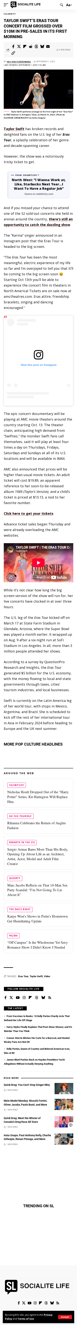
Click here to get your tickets (28, 513)
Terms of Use (26, 1318)
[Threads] (36, 998)
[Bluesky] (43, 998)
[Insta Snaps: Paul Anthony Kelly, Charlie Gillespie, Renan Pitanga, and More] (64, 1139)
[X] (11, 998)
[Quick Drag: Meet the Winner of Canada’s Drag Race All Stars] (64, 1121)
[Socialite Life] (26, 5)
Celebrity (10, 14)
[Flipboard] (30, 998)
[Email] (48, 47)
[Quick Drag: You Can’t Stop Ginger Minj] (64, 1088)
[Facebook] (5, 998)
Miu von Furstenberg (19, 62)
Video (47, 976)
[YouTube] (17, 998)
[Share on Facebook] (13, 47)
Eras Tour (23, 976)
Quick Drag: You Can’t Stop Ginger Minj (27, 1084)
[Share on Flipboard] (24, 47)
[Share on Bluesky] (42, 47)
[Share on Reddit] (30, 47)
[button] (65, 1317)
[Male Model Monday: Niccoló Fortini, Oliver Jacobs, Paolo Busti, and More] (64, 1104)
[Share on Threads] (36, 47)
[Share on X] (19, 47)
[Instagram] (24, 998)
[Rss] (49, 998)
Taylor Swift (14, 129)
